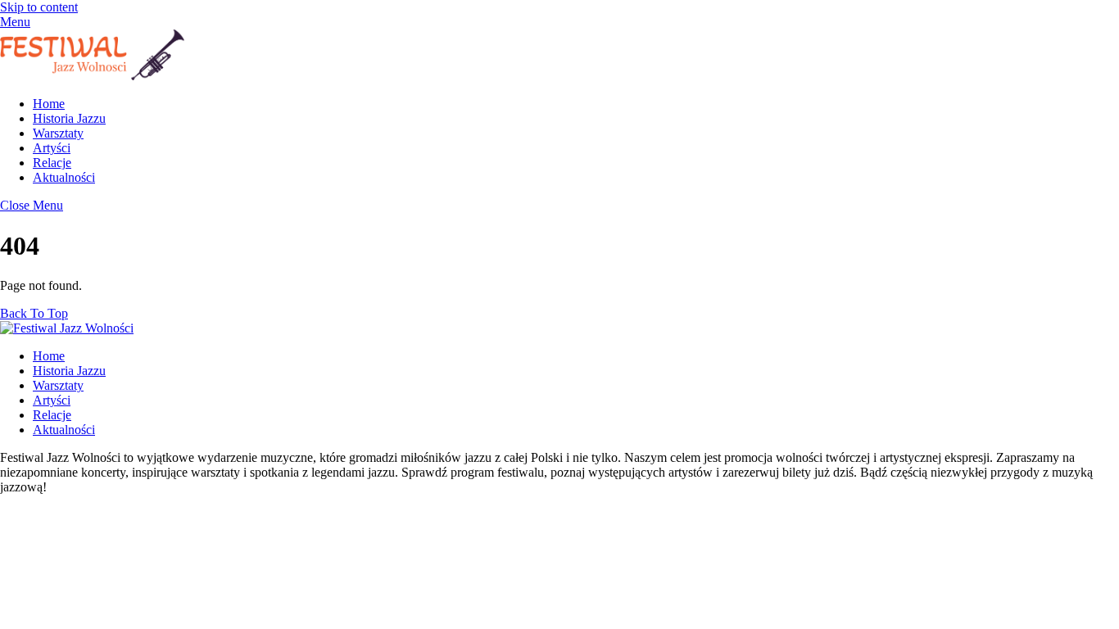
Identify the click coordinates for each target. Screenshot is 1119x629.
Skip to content (39, 7)
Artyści (51, 148)
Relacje (52, 163)
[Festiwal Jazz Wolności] (92, 76)
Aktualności (64, 177)
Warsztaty (58, 133)
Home (49, 104)
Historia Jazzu (69, 118)
